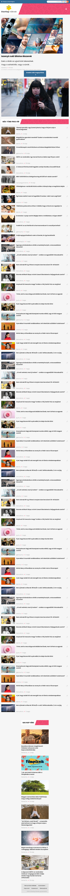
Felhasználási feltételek (30, 885)
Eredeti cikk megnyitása (35, 73)
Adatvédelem (41, 885)
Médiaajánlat (43, 888)
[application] (35, 98)
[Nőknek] (9, 9)
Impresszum (34, 888)
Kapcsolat (26, 888)
